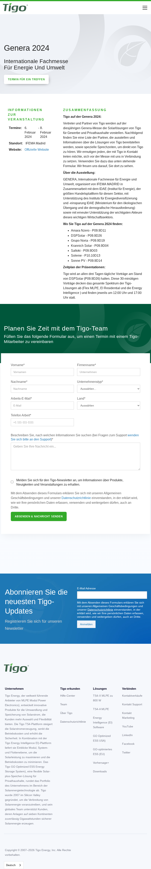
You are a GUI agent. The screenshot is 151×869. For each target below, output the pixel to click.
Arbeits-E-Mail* (21, 398)
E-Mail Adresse (86, 588)
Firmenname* (86, 365)
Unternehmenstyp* (90, 381)
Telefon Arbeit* (21, 415)
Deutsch (11, 865)
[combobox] (14, 865)
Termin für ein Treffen (26, 79)
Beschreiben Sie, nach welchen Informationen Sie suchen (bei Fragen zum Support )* (75, 437)
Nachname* (19, 381)
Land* (81, 398)
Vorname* (18, 365)
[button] (144, 7)
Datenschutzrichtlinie (76, 498)
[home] (15, 7)
